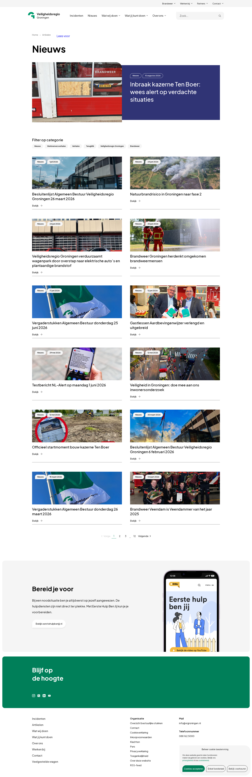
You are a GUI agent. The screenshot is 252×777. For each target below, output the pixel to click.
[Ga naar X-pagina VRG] (38, 696)
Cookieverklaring (139, 732)
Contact (37, 755)
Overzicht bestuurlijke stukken (146, 723)
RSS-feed (135, 765)
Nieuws (92, 15)
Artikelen (37, 724)
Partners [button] (201, 3)
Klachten (135, 741)
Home (35, 34)
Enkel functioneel (216, 768)
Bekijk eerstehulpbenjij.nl (49, 623)
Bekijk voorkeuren (237, 768)
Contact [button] (216, 3)
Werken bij (38, 749)
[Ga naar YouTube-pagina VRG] (49, 696)
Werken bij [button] (185, 3)
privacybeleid (187, 760)
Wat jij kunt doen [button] (135, 15)
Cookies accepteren (193, 768)
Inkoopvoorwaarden (141, 737)
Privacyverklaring (139, 751)
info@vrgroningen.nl (190, 723)
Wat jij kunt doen (42, 737)
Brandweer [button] (167, 3)
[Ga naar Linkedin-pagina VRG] (44, 696)
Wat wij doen (40, 731)
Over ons (37, 743)
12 (134, 536)
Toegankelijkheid (139, 755)
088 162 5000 (186, 736)
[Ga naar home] (44, 15)
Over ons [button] (158, 15)
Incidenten (76, 15)
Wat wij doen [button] (110, 15)
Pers (132, 746)
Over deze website (140, 760)
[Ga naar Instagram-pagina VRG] (33, 696)
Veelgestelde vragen (45, 761)
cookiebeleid (204, 760)
